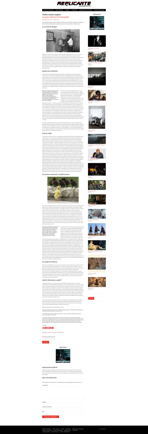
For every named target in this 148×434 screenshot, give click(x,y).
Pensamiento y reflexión (85, 10)
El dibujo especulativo (91, 130)
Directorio (75, 430)
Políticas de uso (54, 431)
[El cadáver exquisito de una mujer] (97, 41)
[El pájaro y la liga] (97, 282)
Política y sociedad (99, 10)
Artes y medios (59, 10)
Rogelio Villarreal (47, 19)
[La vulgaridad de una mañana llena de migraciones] (97, 139)
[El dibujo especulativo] (97, 117)
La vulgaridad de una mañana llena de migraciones (96, 144)
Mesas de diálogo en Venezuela (93, 159)
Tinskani (89, 176)
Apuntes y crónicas (48, 10)
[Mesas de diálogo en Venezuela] (97, 153)
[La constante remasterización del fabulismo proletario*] (97, 57)
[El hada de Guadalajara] (97, 185)
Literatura (74, 10)
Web (43, 411)
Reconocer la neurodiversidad (93, 219)
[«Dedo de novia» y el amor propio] (97, 95)
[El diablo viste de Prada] (97, 199)
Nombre (44, 402)
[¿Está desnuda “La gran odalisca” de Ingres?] (97, 245)
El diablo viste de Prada (92, 205)
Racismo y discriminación (59, 332)
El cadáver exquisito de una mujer (93, 48)
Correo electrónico (47, 406)
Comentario (45, 385)
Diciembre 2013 (51, 332)
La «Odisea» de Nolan (91, 236)
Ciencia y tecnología (47, 430)
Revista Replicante (103, 428)
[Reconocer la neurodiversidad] (97, 214)
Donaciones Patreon (65, 431)
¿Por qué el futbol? (91, 86)
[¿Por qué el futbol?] (97, 76)
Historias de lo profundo (92, 273)
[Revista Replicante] (74, 4)
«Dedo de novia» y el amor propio (93, 101)
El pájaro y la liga (91, 288)
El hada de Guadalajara (92, 190)
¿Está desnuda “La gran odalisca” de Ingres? (95, 251)
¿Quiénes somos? (67, 430)
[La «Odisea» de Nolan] (97, 229)
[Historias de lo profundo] (97, 264)
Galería (67, 10)
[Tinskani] (97, 169)
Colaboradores (46, 431)
